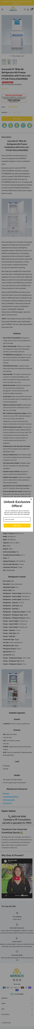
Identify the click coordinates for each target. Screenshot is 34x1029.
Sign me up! (17, 525)
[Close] (31, 499)
